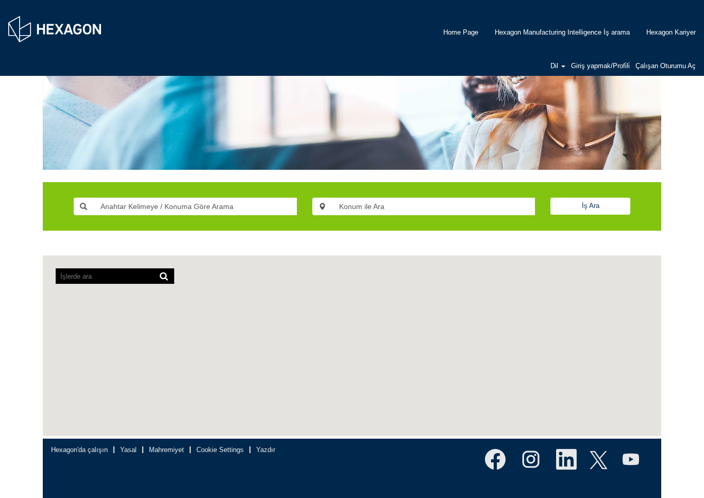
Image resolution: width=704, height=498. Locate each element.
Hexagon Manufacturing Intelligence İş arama (562, 32)
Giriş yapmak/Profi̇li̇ (600, 66)
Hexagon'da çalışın (79, 450)
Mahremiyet (166, 450)
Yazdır (265, 450)
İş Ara (590, 206)
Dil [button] (555, 66)
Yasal (128, 450)
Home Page (460, 32)
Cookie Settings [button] (220, 450)
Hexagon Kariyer (671, 32)
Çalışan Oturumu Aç (665, 66)
